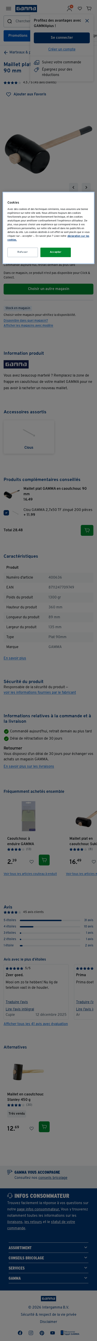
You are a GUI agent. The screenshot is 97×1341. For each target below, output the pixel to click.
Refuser (22, 252)
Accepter (56, 252)
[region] (48, 228)
